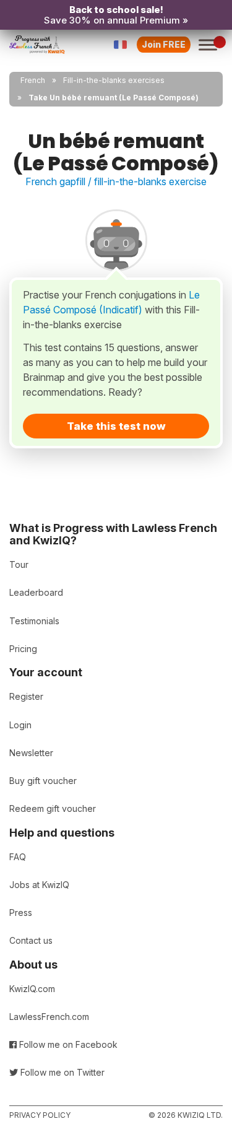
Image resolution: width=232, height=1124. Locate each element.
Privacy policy (40, 1115)
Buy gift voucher (43, 780)
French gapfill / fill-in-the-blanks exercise (116, 181)
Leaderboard (36, 592)
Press (20, 912)
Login (20, 725)
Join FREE (164, 44)
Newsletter (31, 752)
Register (26, 696)
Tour (18, 564)
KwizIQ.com (32, 988)
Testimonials (34, 621)
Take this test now (116, 426)
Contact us (31, 940)
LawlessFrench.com (49, 1016)
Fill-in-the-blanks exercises (114, 80)
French (32, 80)
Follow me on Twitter (61, 1072)
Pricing (23, 648)
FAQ (17, 857)
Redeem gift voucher (52, 808)
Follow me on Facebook (67, 1044)
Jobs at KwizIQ (39, 884)
